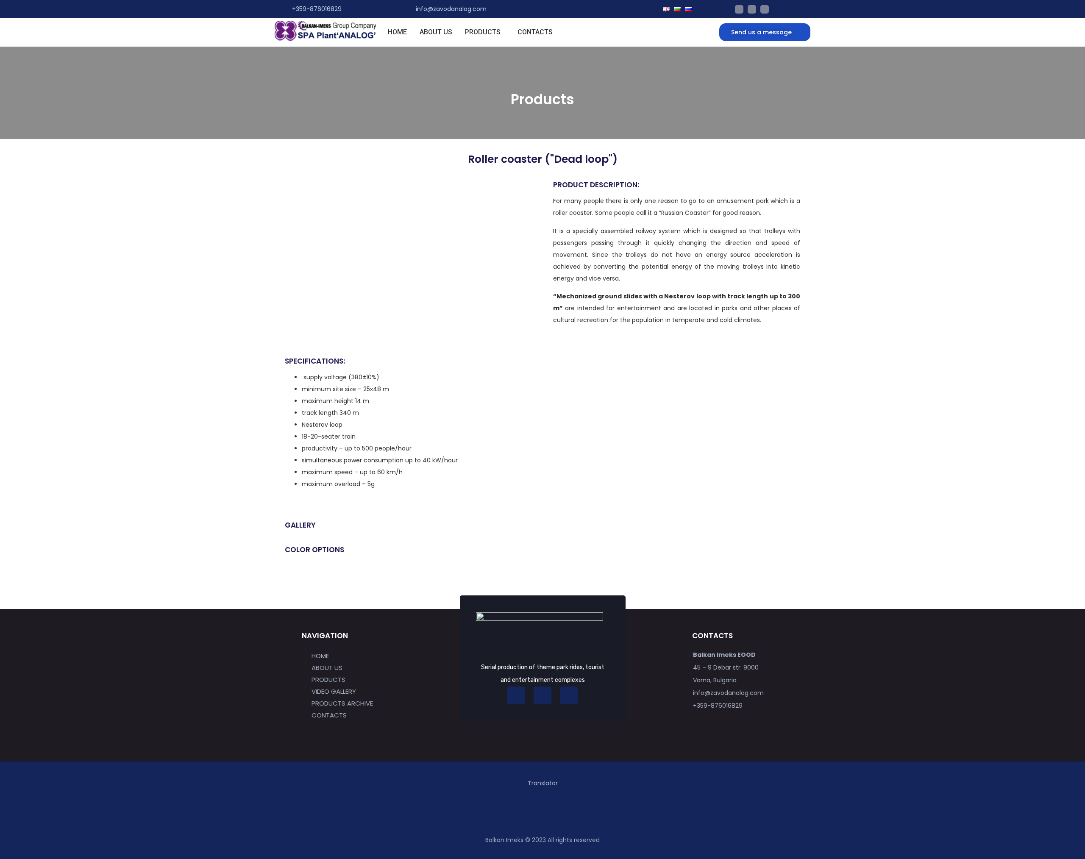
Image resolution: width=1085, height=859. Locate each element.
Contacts (535, 32)
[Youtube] (739, 9)
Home (397, 32)
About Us (436, 32)
